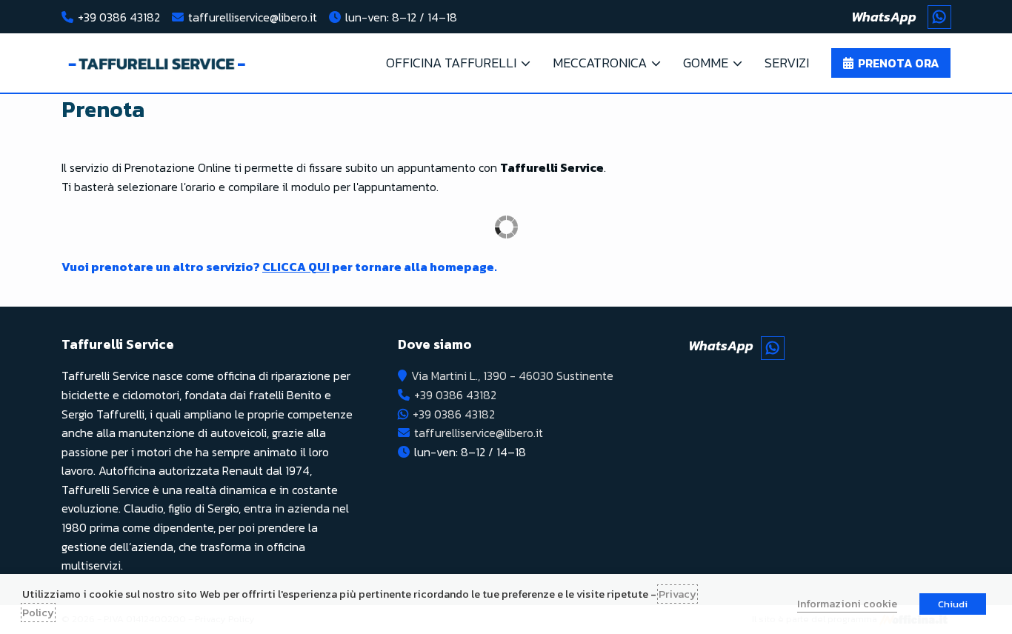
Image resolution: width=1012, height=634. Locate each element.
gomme (705, 63)
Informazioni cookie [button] (847, 603)
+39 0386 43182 (119, 17)
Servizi (787, 63)
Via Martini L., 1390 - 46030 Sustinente (512, 375)
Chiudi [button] (953, 604)
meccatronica (600, 63)
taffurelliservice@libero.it (252, 17)
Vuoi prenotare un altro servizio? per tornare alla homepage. (279, 267)
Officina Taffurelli (451, 63)
